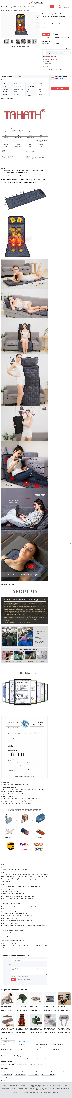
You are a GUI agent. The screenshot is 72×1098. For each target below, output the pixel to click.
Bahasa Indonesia (40, 1089)
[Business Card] (69, 82)
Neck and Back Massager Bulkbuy (10, 1077)
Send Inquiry (46, 34)
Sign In (44, 69)
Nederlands (47, 1088)
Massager (15, 10)
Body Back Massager (7, 1074)
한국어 (55, 1088)
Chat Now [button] (57, 34)
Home (2, 10)
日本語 (59, 1088)
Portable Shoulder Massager (36, 1064)
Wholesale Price (42, 1085)
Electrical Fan (22, 1044)
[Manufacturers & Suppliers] (36, 2)
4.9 (56, 78)
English (11, 1088)
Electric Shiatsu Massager (8, 1064)
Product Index (64, 1085)
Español (15, 1088)
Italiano (37, 1088)
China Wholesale (34, 1085)
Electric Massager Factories (51, 1071)
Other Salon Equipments (6, 1049)
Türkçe (29, 1089)
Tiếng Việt (34, 1089)
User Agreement (44, 1092)
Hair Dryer (21, 1049)
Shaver (37, 1049)
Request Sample (65, 37)
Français (25, 1088)
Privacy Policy (57, 1092)
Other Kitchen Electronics (58, 1044)
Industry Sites (49, 1085)
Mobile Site (34, 1086)
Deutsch (41, 1088)
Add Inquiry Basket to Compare (21, 46)
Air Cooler (3, 1044)
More (2, 1052)
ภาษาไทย (67, 1088)
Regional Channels (56, 1085)
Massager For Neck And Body (48, 1074)
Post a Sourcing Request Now (18, 982)
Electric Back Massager (33, 1074)
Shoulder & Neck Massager (24, 10)
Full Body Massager (64, 1071)
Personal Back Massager (20, 1074)
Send (13, 979)
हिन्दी (63, 1088)
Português (21, 1088)
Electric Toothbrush (5, 1047)
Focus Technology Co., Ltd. (27, 1092)
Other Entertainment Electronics (43, 1044)
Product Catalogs (21, 1041)
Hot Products (5, 1085)
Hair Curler (21, 1047)
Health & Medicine (8, 10)
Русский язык (31, 1088)
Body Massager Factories (8, 1071)
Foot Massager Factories (36, 1071)
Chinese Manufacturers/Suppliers (23, 1085)
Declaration (50, 1092)
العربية (51, 1088)
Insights (38, 1086)
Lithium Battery (56, 1049)
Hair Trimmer (56, 1047)
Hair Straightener (39, 1047)
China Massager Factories (22, 1071)
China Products (13, 1085)
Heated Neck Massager (22, 1064)
